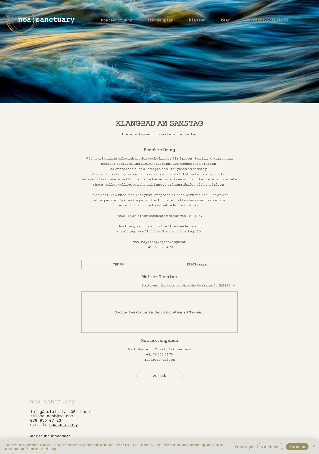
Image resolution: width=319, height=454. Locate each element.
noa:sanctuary (52, 402)
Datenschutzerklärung (41, 448)
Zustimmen (297, 446)
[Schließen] (313, 447)
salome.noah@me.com (51, 416)
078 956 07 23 (45, 420)
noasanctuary (63, 425)
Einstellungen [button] (244, 446)
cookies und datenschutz (50, 436)
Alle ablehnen (270, 446)
